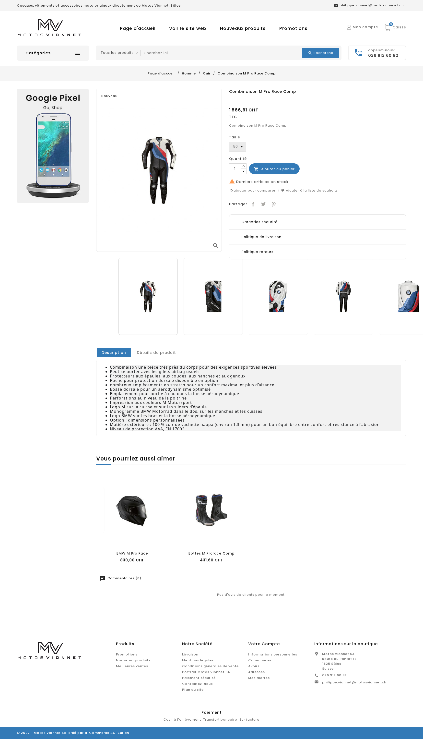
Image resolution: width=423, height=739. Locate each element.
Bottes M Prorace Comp (211, 553)
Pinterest (273, 203)
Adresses (256, 672)
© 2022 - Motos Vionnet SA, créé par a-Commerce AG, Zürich (73, 732)
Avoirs (253, 666)
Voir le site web (187, 28)
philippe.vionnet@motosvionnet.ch (354, 682)
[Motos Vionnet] (53, 145)
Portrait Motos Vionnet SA (206, 672)
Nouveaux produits (243, 28)
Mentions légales (198, 660)
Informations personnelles (272, 654)
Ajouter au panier (274, 169)
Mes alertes (259, 678)
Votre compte (264, 644)
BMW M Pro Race (132, 553)
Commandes (260, 660)
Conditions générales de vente (210, 666)
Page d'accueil (137, 28)
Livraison (190, 654)
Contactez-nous (197, 683)
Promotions (293, 28)
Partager (252, 203)
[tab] (114, 352)
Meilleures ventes (132, 666)
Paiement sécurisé (199, 678)
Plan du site (193, 689)
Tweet (262, 203)
